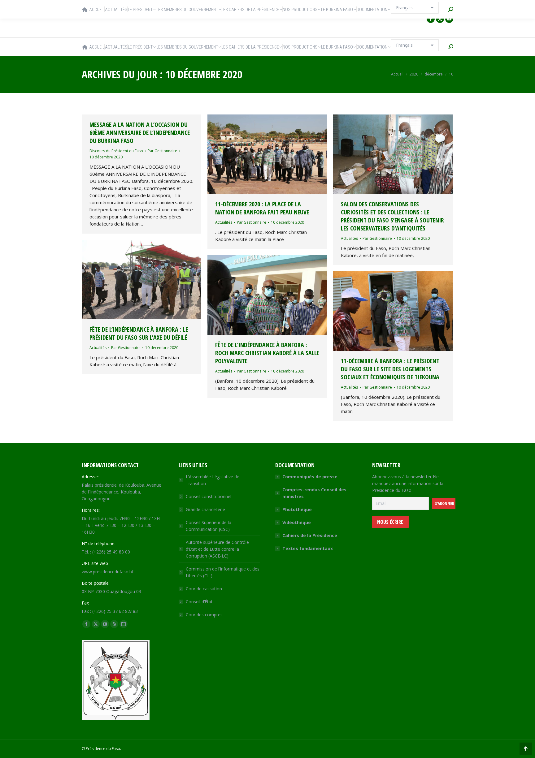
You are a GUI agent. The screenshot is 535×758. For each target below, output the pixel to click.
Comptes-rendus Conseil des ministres (314, 493)
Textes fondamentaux (307, 548)
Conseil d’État (199, 602)
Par (162, 150)
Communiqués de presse (309, 477)
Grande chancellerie (205, 509)
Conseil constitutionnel (208, 496)
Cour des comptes (204, 615)
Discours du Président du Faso (116, 150)
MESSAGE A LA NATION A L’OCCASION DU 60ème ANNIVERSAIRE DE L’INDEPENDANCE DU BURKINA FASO (139, 132)
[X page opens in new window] (440, 19)
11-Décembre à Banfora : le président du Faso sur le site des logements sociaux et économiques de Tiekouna (390, 369)
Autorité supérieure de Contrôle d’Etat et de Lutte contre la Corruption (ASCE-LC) (217, 549)
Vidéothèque (296, 522)
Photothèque (297, 509)
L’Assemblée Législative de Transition (212, 480)
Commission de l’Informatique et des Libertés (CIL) (222, 572)
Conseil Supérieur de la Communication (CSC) (208, 525)
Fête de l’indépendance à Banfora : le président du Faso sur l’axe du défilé (138, 333)
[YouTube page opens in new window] (449, 19)
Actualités (223, 222)
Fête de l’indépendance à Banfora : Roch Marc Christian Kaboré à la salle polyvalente (267, 353)
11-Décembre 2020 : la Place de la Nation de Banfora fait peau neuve (262, 208)
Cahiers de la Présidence (309, 535)
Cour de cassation (204, 589)
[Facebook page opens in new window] (431, 19)
